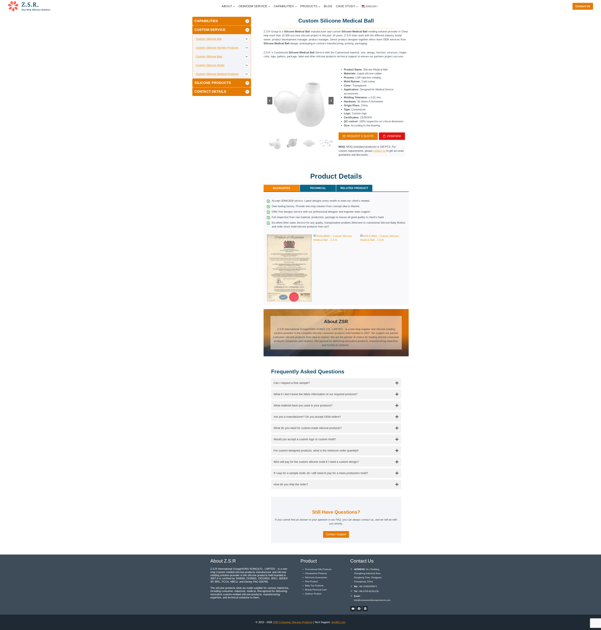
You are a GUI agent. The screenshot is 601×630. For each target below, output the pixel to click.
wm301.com (338, 622)
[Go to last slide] (269, 100)
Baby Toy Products (314, 585)
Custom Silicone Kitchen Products (217, 47)
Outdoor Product (313, 593)
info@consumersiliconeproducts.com (372, 600)
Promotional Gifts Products (318, 569)
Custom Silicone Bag (209, 56)
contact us (379, 150)
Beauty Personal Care (316, 589)
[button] (275, 143)
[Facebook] (359, 608)
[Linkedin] (365, 608)
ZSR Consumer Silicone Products (292, 622)
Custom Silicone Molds (210, 65)
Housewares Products (316, 573)
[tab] (282, 188)
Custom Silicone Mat (209, 39)
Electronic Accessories (316, 577)
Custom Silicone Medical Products (217, 74)
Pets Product (311, 581)
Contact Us (582, 6)
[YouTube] (353, 608)
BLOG (328, 6)
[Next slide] (331, 100)
